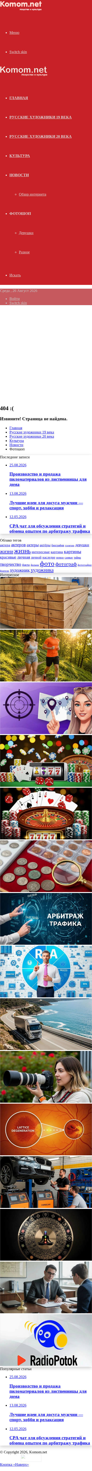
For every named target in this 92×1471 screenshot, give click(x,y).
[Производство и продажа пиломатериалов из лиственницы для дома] (46, 627)
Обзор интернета (32, 194)
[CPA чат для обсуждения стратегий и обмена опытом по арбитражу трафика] (46, 733)
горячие (69, 545)
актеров (18, 545)
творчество (10, 564)
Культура (19, 156)
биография (57, 545)
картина (57, 552)
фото (47, 563)
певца (60, 557)
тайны (77, 557)
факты (26, 564)
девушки (82, 545)
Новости (19, 175)
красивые (8, 557)
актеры (33, 545)
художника (42, 570)
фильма (35, 564)
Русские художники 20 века (40, 136)
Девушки (26, 233)
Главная (15, 428)
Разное (24, 252)
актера (5, 545)
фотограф (66, 564)
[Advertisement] (46, 355)
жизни (6, 551)
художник (20, 570)
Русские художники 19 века (40, 117)
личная (23, 557)
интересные (41, 552)
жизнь (22, 551)
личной (36, 557)
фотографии (85, 564)
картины (72, 551)
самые (69, 557)
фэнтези (4, 571)
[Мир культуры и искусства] (22, 10)
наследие (48, 557)
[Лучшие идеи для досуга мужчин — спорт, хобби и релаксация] (46, 680)
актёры (45, 545)
